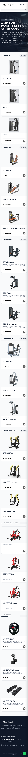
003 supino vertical (9, 136)
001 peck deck (7, 78)
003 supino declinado (10, 603)
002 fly (5, 107)
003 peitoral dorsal (9, 419)
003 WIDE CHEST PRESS (9, 511)
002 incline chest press (10, 482)
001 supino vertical (9, 546)
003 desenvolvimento (10, 325)
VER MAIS (23, 55)
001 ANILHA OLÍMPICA (9, 639)
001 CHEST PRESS (8, 453)
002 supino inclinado (9, 575)
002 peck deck (7, 294)
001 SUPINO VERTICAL (9, 170)
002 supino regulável (9, 390)
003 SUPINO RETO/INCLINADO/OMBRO (14, 228)
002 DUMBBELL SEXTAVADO (11, 670)
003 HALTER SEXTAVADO (10, 701)
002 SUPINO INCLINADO (9, 199)
